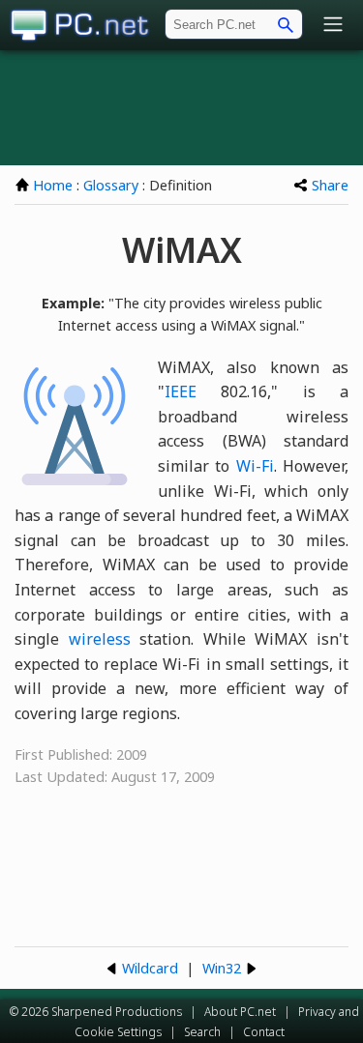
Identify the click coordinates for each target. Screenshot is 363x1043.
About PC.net (240, 1011)
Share (330, 185)
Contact (264, 1032)
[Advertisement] (181, 107)
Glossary (110, 185)
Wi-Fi (255, 466)
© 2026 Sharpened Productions (96, 1011)
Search (202, 1032)
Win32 (221, 968)
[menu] (333, 25)
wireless (100, 639)
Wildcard (150, 968)
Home (53, 185)
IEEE (181, 391)
